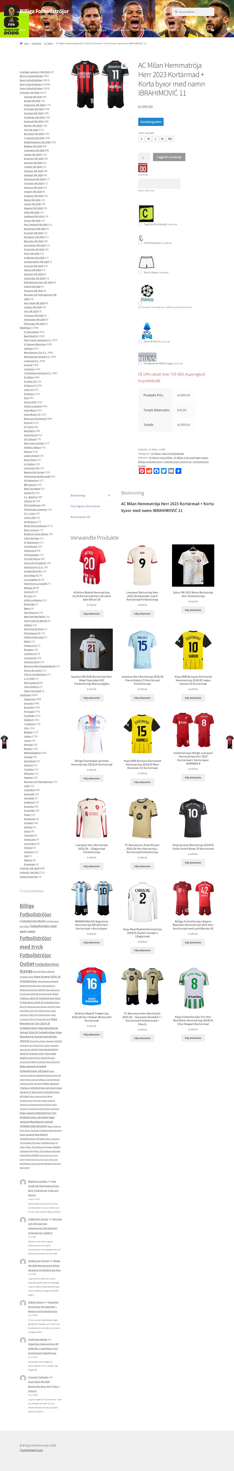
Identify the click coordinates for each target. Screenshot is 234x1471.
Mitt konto (66, 30)
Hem (23, 30)
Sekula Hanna (36, 1302)
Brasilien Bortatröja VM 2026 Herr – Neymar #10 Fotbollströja (43, 1307)
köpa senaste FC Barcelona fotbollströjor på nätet (41, 1092)
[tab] (92, 495)
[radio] (141, 139)
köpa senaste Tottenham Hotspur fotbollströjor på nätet (40, 1142)
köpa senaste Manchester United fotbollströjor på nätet (37, 1122)
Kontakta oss (122, 30)
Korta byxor (156, 272)
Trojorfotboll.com (31, 1450)
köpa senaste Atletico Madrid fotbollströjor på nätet (40, 1075)
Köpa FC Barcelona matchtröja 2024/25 (37, 1007)
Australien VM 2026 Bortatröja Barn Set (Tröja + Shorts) (44, 1386)
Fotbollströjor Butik (32, 921)
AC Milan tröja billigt (160, 457)
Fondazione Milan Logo (163, 363)
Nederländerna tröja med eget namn (42, 1159)
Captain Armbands (160, 224)
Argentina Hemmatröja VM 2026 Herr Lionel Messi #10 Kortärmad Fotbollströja (43, 1348)
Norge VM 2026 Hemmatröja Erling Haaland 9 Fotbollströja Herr (44, 1265)
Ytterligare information (85, 506)
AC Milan (48, 43)
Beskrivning (78, 495)
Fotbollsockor (158, 243)
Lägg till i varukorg (169, 157)
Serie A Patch (157, 341)
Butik (35, 30)
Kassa (49, 30)
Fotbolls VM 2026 (147, 30)
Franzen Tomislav (38, 1377)
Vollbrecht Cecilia (38, 1219)
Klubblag (36, 43)
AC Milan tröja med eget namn (191, 457)
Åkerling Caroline (37, 1181)
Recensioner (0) (80, 517)
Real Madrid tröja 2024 (30, 1163)
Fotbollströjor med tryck (177, 461)
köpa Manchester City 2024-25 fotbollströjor (38, 1023)
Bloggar (102, 30)
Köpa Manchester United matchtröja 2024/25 (41, 1037)
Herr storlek (146, 133)
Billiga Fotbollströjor (44, 11)
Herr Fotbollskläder (173, 453)
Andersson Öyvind (38, 1260)
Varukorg (84, 30)
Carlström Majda (37, 1339)
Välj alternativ (91, 613)
